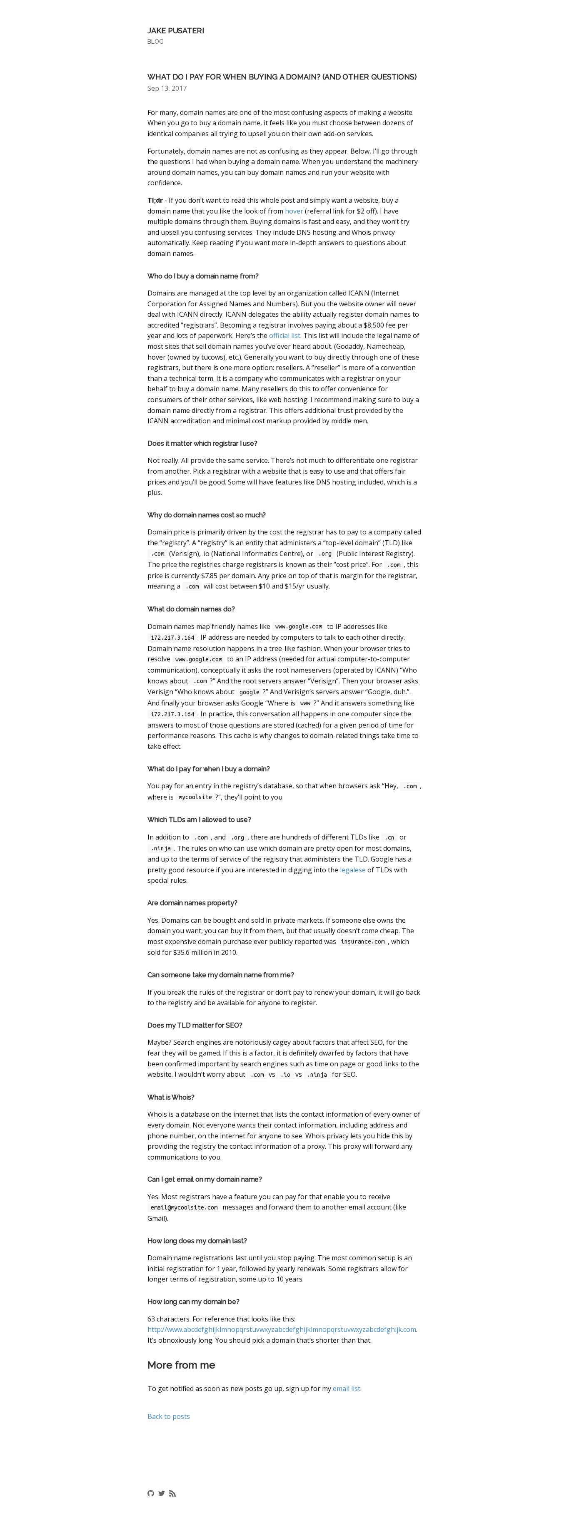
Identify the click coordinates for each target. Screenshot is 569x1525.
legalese (353, 869)
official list (284, 335)
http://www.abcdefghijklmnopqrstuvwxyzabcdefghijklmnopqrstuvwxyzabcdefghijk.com (281, 1329)
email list (346, 1388)
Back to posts (168, 1416)
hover (294, 211)
